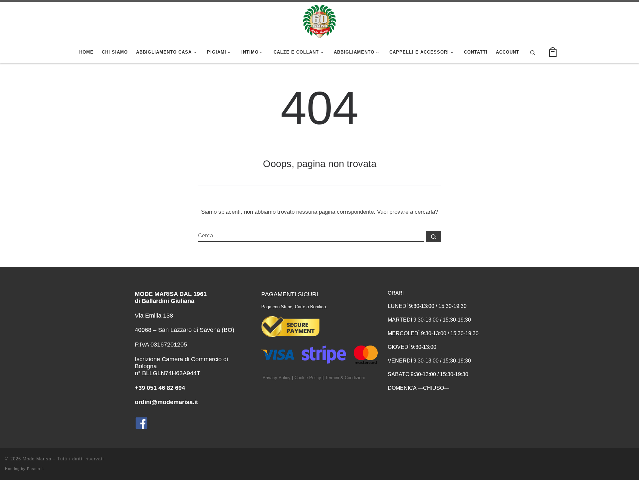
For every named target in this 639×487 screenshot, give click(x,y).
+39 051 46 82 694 (160, 387)
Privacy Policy (277, 377)
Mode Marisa (37, 458)
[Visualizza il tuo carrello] (553, 52)
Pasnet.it (35, 469)
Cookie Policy (308, 377)
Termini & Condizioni (345, 377)
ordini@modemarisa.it (166, 402)
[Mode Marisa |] (319, 21)
